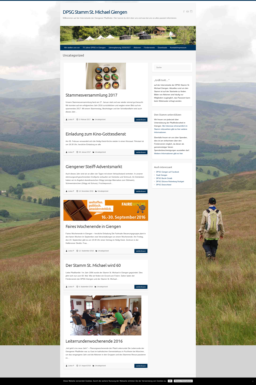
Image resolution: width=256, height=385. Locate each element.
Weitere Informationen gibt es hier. (168, 153)
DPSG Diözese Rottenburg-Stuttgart (170, 182)
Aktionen (137, 47)
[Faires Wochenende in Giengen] (105, 210)
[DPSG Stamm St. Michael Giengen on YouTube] (187, 11)
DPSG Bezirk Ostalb (164, 178)
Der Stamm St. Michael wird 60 (93, 265)
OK (170, 381)
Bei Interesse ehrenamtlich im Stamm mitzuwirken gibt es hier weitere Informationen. (170, 129)
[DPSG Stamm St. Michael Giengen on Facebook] (184, 11)
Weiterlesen (141, 120)
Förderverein (149, 47)
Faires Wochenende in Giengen (93, 226)
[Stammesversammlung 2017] (105, 76)
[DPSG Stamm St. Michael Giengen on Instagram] (191, 11)
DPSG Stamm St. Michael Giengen (95, 12)
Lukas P (71, 119)
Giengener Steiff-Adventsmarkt (94, 166)
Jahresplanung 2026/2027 (120, 47)
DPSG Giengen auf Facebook (167, 172)
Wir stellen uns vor (72, 47)
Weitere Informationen (183, 381)
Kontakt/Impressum (178, 47)
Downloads (162, 47)
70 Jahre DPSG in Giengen (94, 47)
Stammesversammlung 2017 (91, 95)
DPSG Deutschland (163, 185)
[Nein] (252, 381)
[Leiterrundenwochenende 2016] (105, 315)
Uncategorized (100, 119)
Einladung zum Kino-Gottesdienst (96, 133)
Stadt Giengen (161, 175)
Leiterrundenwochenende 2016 (94, 341)
